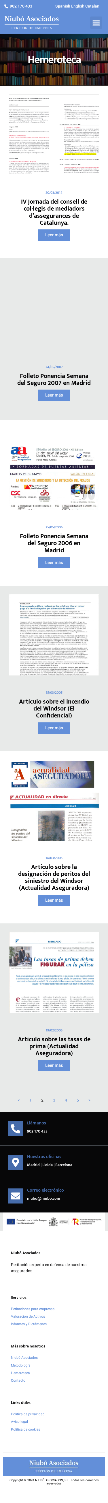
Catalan (92, 6)
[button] (96, 23)
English (77, 6)
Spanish (62, 6)
